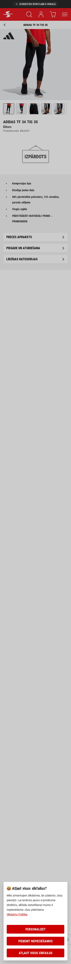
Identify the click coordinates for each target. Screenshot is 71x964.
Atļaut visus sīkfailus (35, 953)
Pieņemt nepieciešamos (35, 941)
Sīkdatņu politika (17, 914)
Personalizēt (35, 929)
